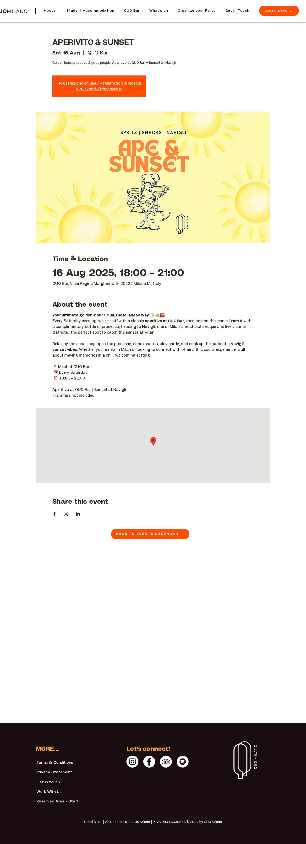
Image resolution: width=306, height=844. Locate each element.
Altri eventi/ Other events (99, 89)
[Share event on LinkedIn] (78, 514)
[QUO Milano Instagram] (132, 762)
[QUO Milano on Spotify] (183, 762)
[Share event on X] (66, 514)
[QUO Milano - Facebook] (149, 762)
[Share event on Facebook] (54, 514)
